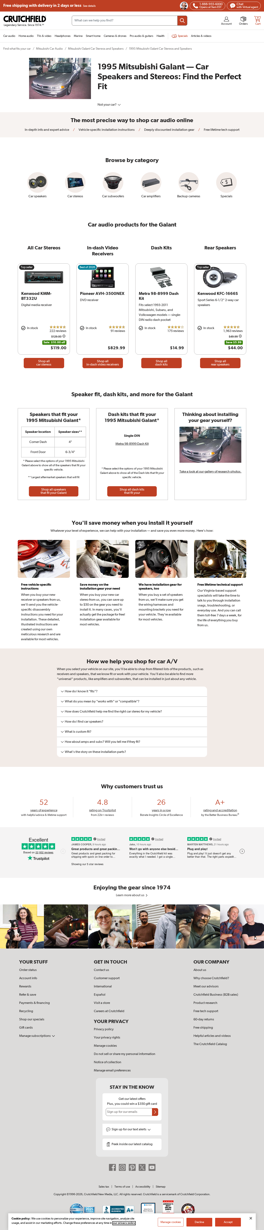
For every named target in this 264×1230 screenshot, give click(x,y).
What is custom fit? (78, 732)
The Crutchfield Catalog (210, 1044)
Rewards (25, 986)
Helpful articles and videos (212, 1036)
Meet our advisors (206, 986)
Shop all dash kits (161, 363)
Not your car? (107, 104)
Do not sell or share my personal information (124, 1054)
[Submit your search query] (182, 21)
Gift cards (26, 1027)
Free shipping (49, 6)
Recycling (26, 1011)
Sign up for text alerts (129, 1129)
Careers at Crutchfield (109, 1011)
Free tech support (205, 1011)
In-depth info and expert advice (47, 130)
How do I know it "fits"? (81, 691)
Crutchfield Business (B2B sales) (215, 994)
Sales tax (104, 1186)
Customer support (107, 978)
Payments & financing (34, 1003)
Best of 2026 (87, 267)
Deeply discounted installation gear (169, 130)
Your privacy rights (107, 1037)
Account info (28, 978)
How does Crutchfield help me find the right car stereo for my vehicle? (113, 711)
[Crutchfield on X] (142, 1167)
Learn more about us (130, 895)
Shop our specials (31, 1019)
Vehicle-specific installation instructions (106, 130)
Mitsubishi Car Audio (49, 48)
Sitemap (160, 1186)
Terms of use (122, 1186)
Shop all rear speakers (220, 363)
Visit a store (102, 1003)
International (103, 986)
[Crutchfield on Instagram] (122, 1167)
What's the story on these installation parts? (95, 752)
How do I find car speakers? (84, 721)
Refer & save (27, 994)
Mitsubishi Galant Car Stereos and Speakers (96, 48)
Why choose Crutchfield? (211, 978)
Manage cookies (105, 1046)
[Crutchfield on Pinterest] (132, 1167)
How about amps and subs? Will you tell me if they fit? (102, 742)
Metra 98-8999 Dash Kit (132, 444)
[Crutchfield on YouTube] (152, 1167)
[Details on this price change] (63, 337)
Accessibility (142, 1186)
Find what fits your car (17, 48)
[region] (132, 926)
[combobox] (129, 21)
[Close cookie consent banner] (250, 1218)
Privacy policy (104, 1029)
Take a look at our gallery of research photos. (210, 471)
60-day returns (203, 1019)
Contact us (101, 970)
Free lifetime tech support (221, 130)
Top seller (27, 267)
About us (199, 970)
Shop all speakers (54, 491)
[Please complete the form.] (155, 1112)
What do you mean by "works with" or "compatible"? (102, 701)
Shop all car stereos (43, 363)
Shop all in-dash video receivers (102, 363)
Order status (28, 970)
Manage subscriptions (35, 1036)
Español (99, 994)
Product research (205, 1003)
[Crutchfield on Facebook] (112, 1167)
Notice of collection (107, 1062)
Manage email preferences (112, 1070)
